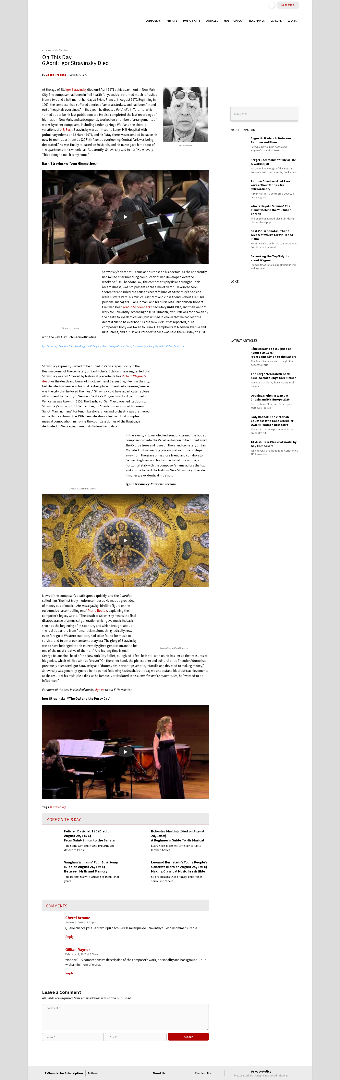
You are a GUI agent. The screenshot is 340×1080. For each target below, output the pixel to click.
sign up (99, 690)
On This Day (62, 50)
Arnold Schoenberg (136, 307)
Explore (276, 20)
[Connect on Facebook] (104, 1073)
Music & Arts (191, 20)
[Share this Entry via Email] (216, 74)
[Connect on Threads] (132, 1073)
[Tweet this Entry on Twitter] (216, 93)
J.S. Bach (66, 129)
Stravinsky (59, 807)
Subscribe (287, 5)
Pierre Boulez (97, 610)
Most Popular (233, 20)
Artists (172, 20)
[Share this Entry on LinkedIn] (216, 100)
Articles (212, 20)
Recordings (257, 20)
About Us (158, 1073)
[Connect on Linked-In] (125, 1073)
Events (292, 20)
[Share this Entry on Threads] (216, 106)
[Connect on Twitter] (111, 1073)
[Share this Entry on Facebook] (216, 87)
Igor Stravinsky (76, 89)
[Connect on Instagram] (118, 1073)
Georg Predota (56, 75)
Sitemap (283, 1075)
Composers (153, 20)
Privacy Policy (261, 1071)
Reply (69, 973)
